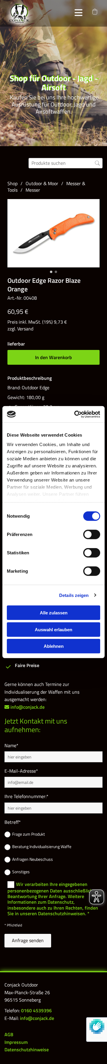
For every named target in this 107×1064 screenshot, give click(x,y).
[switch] (91, 534)
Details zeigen (74, 595)
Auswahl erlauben (53, 629)
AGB (8, 1034)
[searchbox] (66, 163)
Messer (33, 189)
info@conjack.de (37, 1018)
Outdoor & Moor (42, 183)
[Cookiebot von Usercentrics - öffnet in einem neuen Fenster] (75, 414)
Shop (12, 183)
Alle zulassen (53, 612)
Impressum (16, 1042)
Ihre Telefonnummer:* (26, 796)
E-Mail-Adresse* (21, 771)
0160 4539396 (36, 1010)
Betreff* (12, 822)
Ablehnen (54, 646)
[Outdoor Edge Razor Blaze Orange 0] (53, 233)
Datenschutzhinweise (26, 1049)
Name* (11, 745)
